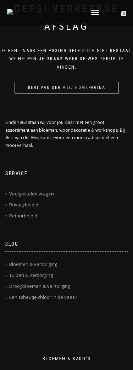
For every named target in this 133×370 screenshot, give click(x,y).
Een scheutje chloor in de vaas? (43, 297)
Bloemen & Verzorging (33, 264)
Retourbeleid (23, 215)
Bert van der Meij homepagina (66, 87)
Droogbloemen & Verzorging (39, 286)
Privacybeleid (23, 204)
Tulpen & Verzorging (31, 275)
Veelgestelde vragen (31, 193)
